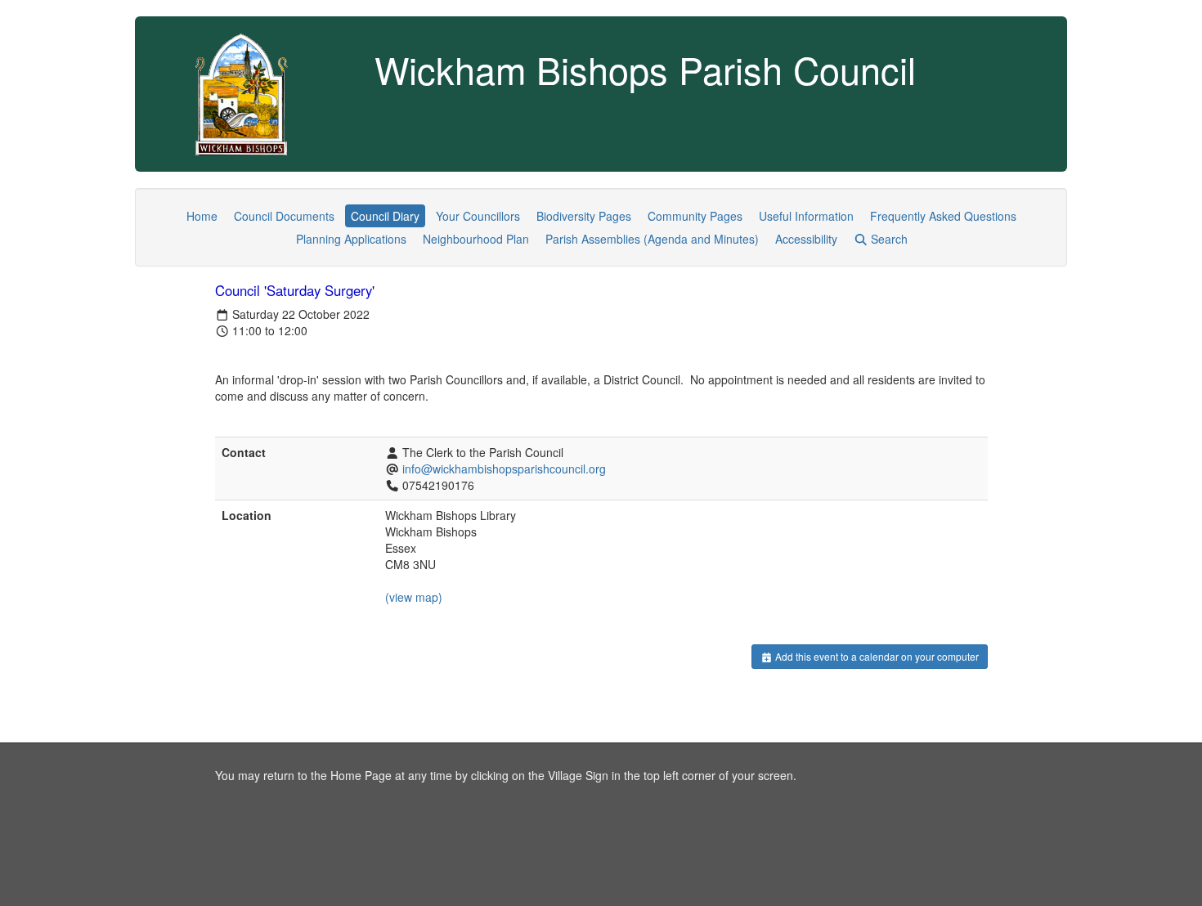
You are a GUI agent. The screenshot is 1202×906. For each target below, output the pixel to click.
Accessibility (806, 239)
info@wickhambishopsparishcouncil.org (504, 468)
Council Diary (385, 216)
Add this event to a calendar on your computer (876, 656)
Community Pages (695, 216)
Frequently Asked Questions (943, 216)
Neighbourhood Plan (476, 239)
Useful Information (806, 216)
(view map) (413, 597)
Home (202, 216)
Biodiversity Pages (583, 216)
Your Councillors (478, 216)
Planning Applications (351, 239)
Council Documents (284, 216)
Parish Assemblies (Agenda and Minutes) (652, 239)
